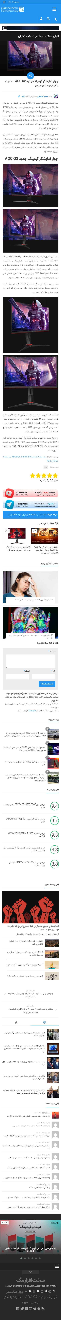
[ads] (30, 28)
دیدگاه (52, 651)
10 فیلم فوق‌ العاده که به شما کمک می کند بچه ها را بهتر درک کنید (31, 637)
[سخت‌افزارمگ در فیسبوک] (26, 1308)
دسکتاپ (38, 36)
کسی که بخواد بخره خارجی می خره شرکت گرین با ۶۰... (28, 1167)
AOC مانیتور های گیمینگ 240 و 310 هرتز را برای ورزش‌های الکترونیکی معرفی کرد (46, 550)
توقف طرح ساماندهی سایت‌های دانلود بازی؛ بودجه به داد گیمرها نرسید (24, 1077)
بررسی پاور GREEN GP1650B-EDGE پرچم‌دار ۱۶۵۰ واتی (25, 763)
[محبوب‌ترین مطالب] (16, 1023)
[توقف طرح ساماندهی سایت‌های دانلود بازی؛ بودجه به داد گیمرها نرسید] (53, 1077)
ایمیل (27, 671)
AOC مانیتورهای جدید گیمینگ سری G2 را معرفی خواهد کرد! (18, 549)
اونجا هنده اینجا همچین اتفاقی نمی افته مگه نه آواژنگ (28, 1116)
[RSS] (43, 1308)
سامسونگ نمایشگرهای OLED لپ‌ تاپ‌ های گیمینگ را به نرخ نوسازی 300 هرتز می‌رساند (25, 749)
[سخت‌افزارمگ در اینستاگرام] (30, 1308)
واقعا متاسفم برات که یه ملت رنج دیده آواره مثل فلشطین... (27, 1177)
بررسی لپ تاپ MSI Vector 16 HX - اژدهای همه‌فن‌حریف (27, 864)
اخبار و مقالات (52, 36)
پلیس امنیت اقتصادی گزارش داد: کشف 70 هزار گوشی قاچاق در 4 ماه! (24, 1034)
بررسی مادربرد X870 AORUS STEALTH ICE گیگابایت (26, 835)
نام (53, 671)
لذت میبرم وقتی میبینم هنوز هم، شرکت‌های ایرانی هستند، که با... (26, 1147)
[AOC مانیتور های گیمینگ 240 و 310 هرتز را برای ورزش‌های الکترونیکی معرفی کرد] (44, 536)
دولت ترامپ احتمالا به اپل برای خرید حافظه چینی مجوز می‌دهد (27, 516)
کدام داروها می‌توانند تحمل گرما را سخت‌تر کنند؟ (34, 600)
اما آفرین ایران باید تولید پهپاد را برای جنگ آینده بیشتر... (28, 1207)
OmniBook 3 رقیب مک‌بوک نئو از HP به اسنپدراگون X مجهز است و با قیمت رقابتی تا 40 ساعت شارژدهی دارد (24, 1048)
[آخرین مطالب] (44, 1023)
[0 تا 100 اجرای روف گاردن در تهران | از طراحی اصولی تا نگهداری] (52, 954)
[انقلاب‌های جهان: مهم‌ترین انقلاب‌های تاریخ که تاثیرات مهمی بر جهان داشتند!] (30, 907)
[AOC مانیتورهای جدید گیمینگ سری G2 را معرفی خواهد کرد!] (16, 536)
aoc (46, 467)
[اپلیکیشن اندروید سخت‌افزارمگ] (38, 1308)
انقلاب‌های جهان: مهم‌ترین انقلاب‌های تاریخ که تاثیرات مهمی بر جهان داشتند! (33, 928)
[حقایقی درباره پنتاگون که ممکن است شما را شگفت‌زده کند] (52, 943)
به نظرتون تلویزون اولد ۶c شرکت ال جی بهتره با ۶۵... (29, 1158)
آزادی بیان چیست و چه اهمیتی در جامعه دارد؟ (25, 976)
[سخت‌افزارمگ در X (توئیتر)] (22, 1308)
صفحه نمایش (25, 36)
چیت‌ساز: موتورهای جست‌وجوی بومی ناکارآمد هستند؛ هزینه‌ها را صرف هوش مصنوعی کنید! (24, 1092)
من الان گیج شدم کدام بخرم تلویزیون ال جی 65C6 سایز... (27, 1136)
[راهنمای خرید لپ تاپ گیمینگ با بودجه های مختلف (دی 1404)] (30, 1237)
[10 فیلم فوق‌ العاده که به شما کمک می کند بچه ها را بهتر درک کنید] (30, 623)
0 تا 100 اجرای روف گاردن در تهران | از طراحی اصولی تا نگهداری (25, 954)
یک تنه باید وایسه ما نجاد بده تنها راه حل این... (31, 1126)
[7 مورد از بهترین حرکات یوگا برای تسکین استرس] (52, 965)
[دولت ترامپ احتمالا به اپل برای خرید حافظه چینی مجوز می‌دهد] (53, 1063)
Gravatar (32, 711)
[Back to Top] (30, 1272)
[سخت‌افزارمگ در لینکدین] (17, 1308)
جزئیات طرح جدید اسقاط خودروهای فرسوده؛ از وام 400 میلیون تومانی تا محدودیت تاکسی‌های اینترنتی (25, 735)
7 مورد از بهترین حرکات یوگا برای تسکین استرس (24, 965)
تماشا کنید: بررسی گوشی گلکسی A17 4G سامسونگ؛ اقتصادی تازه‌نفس (24, 849)
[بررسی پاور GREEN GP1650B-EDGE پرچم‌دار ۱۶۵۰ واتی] (53, 763)
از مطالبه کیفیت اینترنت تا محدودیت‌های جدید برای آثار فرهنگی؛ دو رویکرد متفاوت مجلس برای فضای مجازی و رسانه (25, 777)
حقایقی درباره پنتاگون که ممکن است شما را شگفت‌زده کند (26, 943)
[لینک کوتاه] (19, 96)
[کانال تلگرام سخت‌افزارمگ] (34, 1308)
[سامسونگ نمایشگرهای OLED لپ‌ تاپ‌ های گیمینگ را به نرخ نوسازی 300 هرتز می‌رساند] (53, 749)
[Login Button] (41, 18)
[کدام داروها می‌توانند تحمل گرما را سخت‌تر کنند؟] (30, 587)
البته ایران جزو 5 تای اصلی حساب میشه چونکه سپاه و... (28, 1197)
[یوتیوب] (30, 493)
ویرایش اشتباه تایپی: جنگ (40, 1187)
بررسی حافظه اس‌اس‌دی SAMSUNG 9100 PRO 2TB (25, 820)
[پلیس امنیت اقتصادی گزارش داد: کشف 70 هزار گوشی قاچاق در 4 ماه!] (53, 1034)
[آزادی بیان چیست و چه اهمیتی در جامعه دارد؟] (52, 976)
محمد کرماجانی (42, 96)
